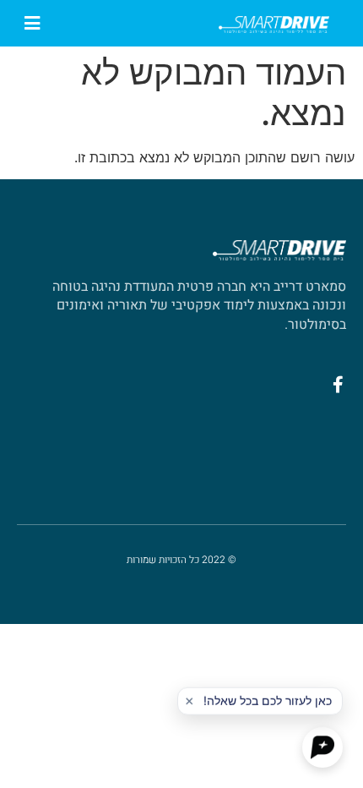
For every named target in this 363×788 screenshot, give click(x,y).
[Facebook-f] (337, 384)
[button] (31, 23)
